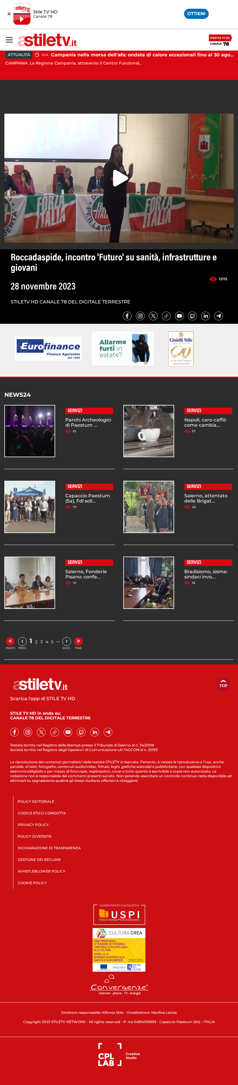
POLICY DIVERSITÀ (35, 836)
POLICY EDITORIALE (36, 801)
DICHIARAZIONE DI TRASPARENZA (49, 848)
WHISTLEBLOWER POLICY (41, 871)
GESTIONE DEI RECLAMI (39, 859)
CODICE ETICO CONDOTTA (42, 813)
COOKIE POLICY (32, 883)
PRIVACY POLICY (33, 825)
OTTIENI (196, 13)
